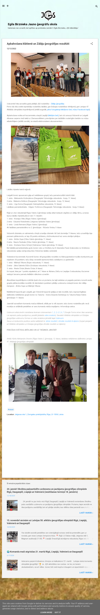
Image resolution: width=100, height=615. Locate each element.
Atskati (11, 409)
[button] (91, 44)
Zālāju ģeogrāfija (57, 104)
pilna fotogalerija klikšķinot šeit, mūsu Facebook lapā (68, 110)
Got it (58, 612)
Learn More (46, 612)
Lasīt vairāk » (86, 513)
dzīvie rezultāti (51, 321)
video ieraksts (50, 315)
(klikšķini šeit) (53, 115)
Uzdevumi (60, 318)
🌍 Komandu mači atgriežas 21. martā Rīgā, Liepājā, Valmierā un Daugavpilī (45, 551)
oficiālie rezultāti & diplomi (68, 321)
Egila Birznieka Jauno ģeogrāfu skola (32, 24)
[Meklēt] (96, 6)
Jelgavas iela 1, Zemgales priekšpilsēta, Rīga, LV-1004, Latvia (39, 414)
